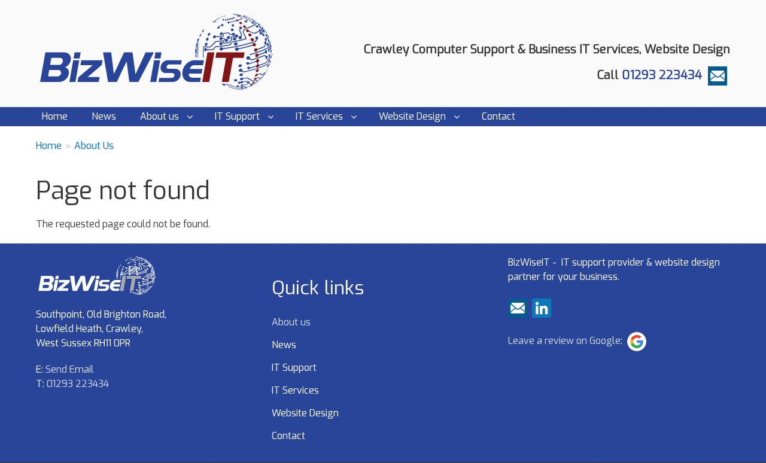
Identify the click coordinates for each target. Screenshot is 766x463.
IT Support (237, 116)
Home (55, 116)
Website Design (412, 116)
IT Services (319, 116)
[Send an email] (717, 75)
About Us (94, 145)
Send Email (69, 369)
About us (159, 116)
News (104, 116)
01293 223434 (662, 75)
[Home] (160, 52)
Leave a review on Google (564, 340)
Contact (498, 116)
